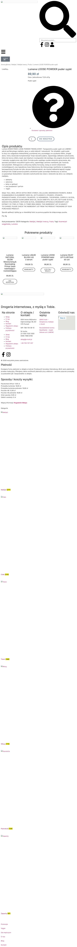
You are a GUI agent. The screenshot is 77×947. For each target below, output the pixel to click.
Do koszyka (45, 139)
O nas (8, 319)
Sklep (8, 317)
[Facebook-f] (41, 44)
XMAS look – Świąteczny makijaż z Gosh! (46, 322)
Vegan (3, 928)
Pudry (30, 64)
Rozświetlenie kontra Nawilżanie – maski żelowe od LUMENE (46, 330)
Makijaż (13, 64)
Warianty (28, 269)
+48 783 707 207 (27, 343)
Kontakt (8, 324)
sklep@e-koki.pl (26, 339)
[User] (52, 44)
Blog (7, 321)
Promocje (4, 924)
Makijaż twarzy (22, 64)
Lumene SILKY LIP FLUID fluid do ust (66, 257)
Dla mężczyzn (6, 932)
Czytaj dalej (47, 270)
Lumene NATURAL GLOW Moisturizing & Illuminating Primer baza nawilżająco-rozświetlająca (9, 263)
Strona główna (5, 64)
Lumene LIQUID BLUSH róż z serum (29, 257)
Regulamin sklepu (12, 326)
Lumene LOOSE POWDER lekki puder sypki (48, 257)
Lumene (14, 224)
